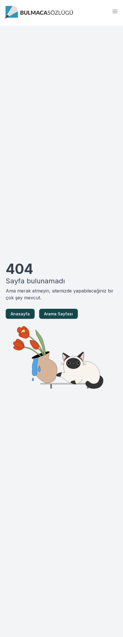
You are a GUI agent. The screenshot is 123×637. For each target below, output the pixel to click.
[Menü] (115, 11)
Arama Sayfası (58, 313)
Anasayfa (20, 313)
